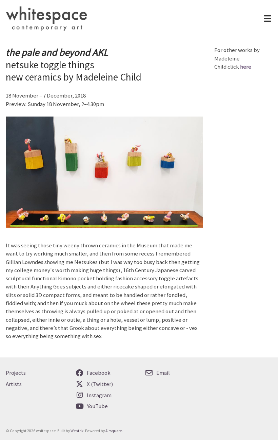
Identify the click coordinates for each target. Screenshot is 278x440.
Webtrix (77, 430)
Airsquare (113, 430)
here (245, 66)
